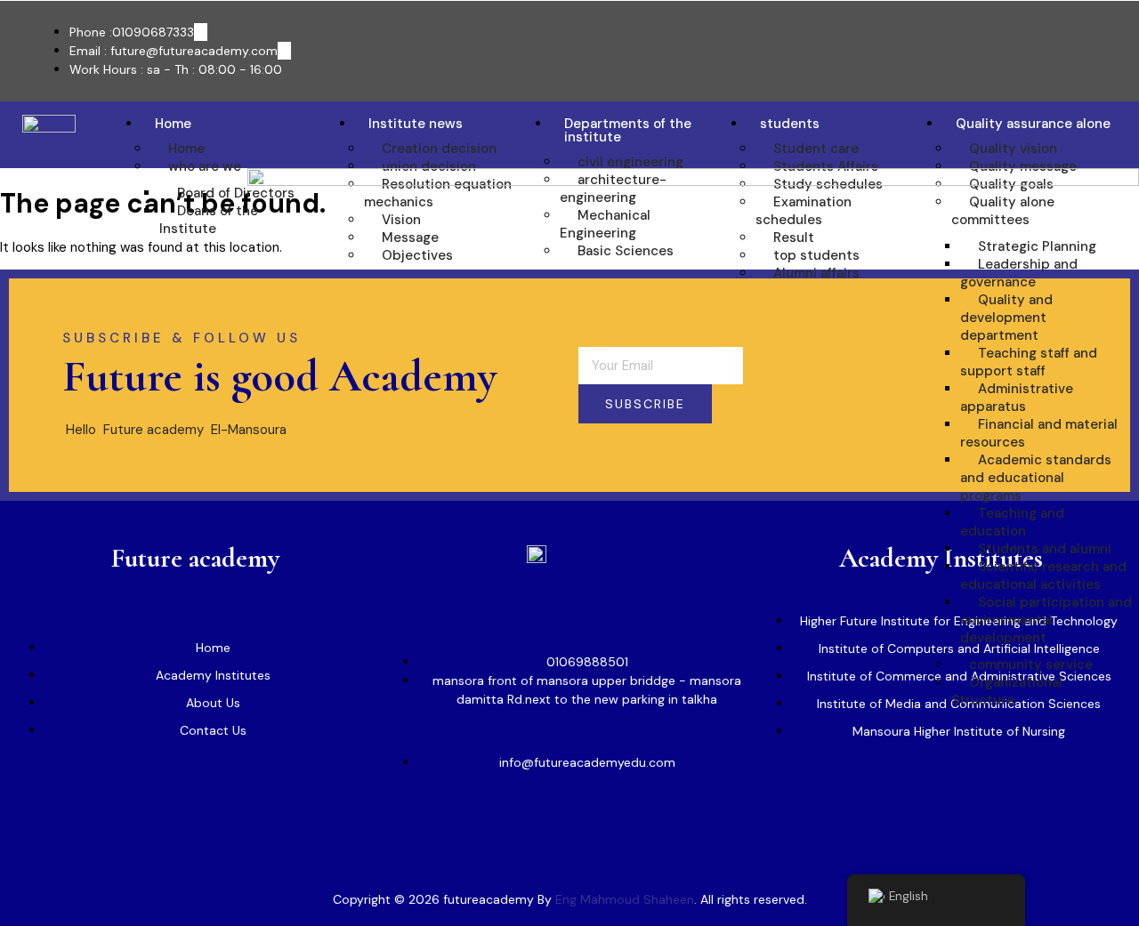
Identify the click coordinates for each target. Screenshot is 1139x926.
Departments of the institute (627, 130)
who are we (204, 166)
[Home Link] (693, 181)
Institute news (415, 124)
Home (173, 124)
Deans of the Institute (208, 220)
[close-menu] (269, 830)
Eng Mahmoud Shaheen (624, 899)
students (790, 124)
